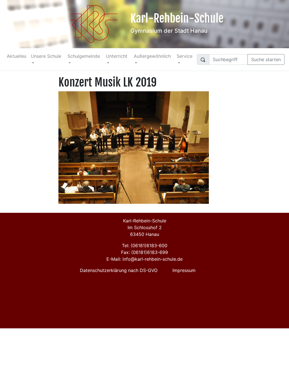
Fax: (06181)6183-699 (144, 252)
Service (184, 56)
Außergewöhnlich (152, 56)
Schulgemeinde (83, 56)
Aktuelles (16, 56)
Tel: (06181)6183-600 (144, 245)
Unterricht (116, 56)
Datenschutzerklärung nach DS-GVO (118, 270)
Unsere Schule (46, 56)
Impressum (184, 270)
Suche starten (266, 59)
